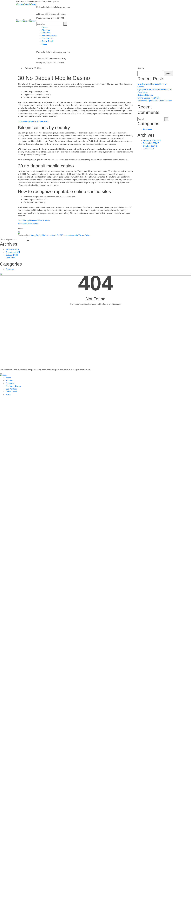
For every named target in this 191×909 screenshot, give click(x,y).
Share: (21, 228)
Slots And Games (145, 95)
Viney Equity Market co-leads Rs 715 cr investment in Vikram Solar (60, 235)
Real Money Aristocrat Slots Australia (34, 221)
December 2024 (151, 143)
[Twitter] (27, 228)
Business (147, 129)
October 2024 (150, 146)
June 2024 (148, 149)
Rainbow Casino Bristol (28, 223)
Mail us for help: (43, 7)
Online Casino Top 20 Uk (148, 98)
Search (140, 68)
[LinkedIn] (29, 228)
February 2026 (152, 140)
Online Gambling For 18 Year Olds (33, 121)
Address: (40, 14)
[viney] (19, 4)
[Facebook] (25, 228)
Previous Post (24, 235)
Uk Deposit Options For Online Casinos (154, 101)
